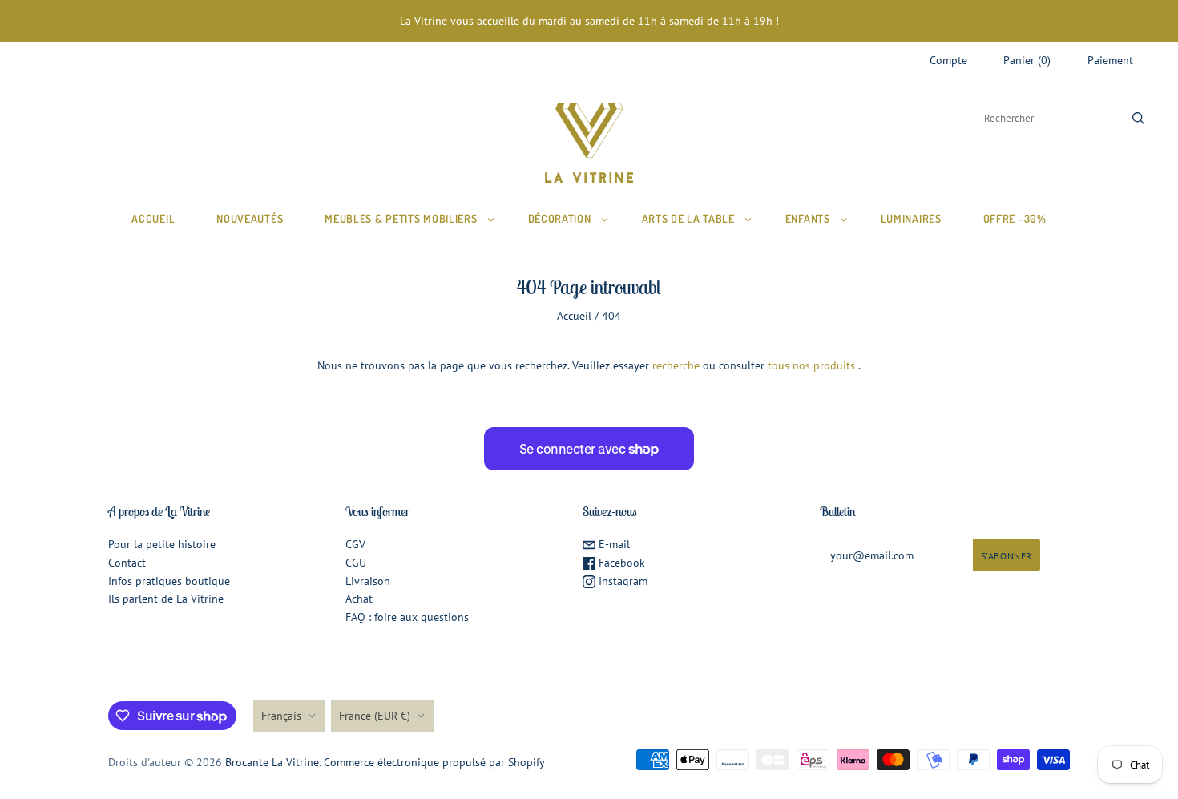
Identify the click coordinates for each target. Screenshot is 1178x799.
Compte (948, 60)
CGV (355, 544)
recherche (676, 365)
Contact (127, 562)
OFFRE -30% (1015, 218)
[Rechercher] (1138, 118)
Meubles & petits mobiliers (401, 218)
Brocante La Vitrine (272, 762)
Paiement (1110, 60)
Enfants (807, 218)
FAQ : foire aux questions (407, 617)
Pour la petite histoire (162, 544)
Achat (359, 598)
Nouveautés (249, 218)
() (1027, 60)
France (374, 715)
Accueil (153, 218)
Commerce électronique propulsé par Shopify (434, 762)
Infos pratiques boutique (169, 581)
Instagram (621, 581)
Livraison (367, 581)
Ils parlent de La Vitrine (166, 598)
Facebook (620, 562)
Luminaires (911, 218)
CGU (355, 562)
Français (281, 715)
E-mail (612, 544)
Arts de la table (688, 218)
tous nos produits (811, 365)
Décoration (559, 218)
